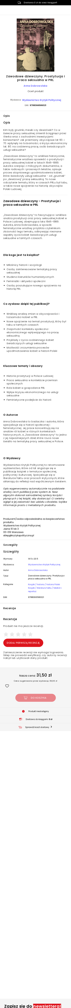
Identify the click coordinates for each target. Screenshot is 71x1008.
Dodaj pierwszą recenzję (23, 642)
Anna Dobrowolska (35, 85)
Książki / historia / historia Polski (44, 584)
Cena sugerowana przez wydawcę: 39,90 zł (35, 681)
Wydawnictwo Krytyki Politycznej (41, 100)
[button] (35, 46)
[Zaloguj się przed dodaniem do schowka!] (7, 686)
